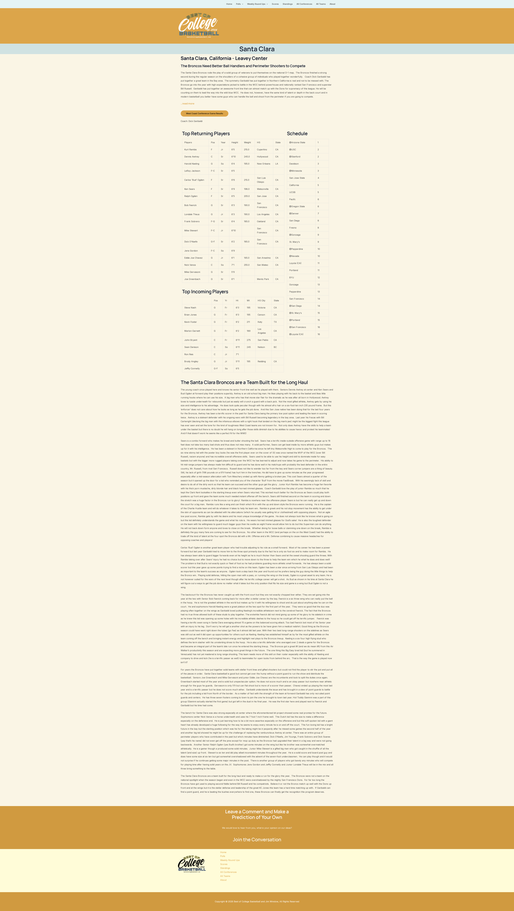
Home (229, 4)
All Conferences (304, 4)
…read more (187, 103)
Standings (288, 4)
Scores (275, 4)
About (332, 4)
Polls (238, 4)
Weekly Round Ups (256, 4)
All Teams (321, 4)
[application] (242, 4)
